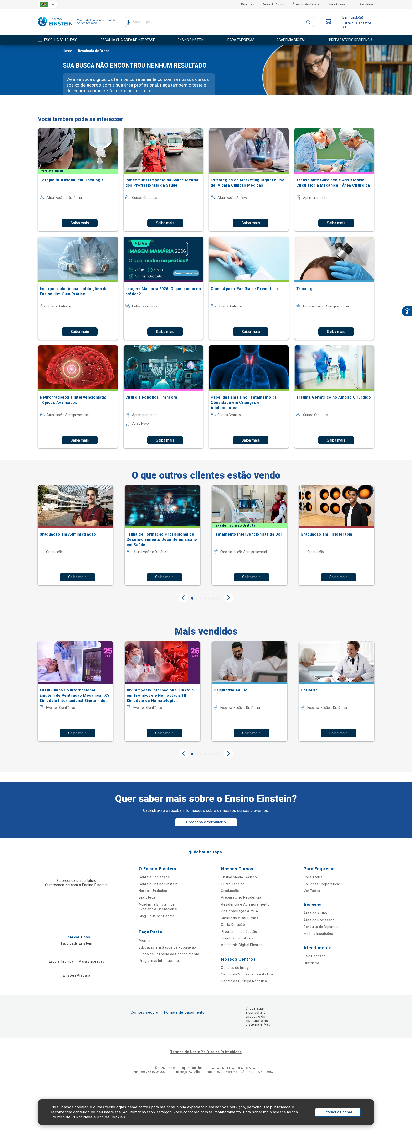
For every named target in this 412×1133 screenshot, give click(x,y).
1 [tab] (192, 598)
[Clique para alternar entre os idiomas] (47, 4)
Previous (183, 597)
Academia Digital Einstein (242, 945)
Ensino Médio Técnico (239, 877)
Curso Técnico (232, 884)
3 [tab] (201, 598)
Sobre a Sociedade (154, 877)
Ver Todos (312, 891)
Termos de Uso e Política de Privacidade (206, 1052)
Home (67, 51)
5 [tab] (209, 598)
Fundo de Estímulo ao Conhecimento (169, 954)
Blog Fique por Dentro (157, 916)
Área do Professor (306, 4)
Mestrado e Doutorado (239, 918)
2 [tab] (196, 598)
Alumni (144, 940)
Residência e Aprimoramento (245, 904)
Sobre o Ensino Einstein (158, 884)
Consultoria (313, 877)
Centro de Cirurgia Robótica (244, 981)
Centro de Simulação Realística (247, 974)
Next (228, 597)
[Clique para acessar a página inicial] (77, 27)
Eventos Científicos (237, 938)
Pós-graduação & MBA (239, 911)
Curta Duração (233, 925)
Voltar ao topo (208, 852)
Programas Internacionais (160, 961)
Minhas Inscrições (318, 934)
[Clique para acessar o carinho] (328, 22)
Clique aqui (255, 1008)
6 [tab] (213, 598)
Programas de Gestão (239, 931)
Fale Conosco (339, 4)
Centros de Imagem (237, 968)
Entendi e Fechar (337, 1112)
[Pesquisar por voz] (128, 22)
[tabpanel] (75, 535)
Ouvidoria (366, 4)
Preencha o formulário (206, 822)
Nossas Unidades (153, 891)
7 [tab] (218, 598)
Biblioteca (147, 897)
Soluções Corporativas (322, 884)
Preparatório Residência (241, 897)
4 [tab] (205, 598)
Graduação (230, 891)
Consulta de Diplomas (322, 927)
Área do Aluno (273, 4)
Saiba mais (80, 223)
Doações (247, 4)
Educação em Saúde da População (167, 947)
